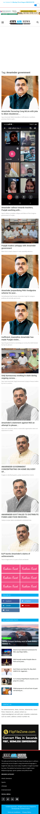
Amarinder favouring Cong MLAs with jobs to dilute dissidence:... (19, 112)
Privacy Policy (26, 812)
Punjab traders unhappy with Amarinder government (18, 246)
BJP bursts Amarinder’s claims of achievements (15, 555)
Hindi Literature (6, 778)
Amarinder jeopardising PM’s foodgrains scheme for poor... (18, 291)
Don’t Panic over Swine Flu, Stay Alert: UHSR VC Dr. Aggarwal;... (24, 670)
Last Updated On (18, 2)
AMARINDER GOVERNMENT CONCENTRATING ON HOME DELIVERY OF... (18, 469)
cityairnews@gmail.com (9, 714)
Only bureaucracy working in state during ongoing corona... (19, 376)
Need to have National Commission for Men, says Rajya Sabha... (25, 651)
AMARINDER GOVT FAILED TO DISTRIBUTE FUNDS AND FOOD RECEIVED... (20, 515)
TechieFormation (25, 808)
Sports (3, 782)
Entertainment (6, 790)
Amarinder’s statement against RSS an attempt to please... (18, 424)
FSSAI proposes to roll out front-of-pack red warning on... (25, 689)
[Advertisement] (20, 47)
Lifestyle (4, 786)
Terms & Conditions (14, 812)
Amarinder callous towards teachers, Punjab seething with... (17, 208)
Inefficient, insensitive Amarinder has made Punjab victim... (17, 338)
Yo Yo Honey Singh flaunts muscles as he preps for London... (25, 680)
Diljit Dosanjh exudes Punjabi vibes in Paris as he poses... (24, 660)
